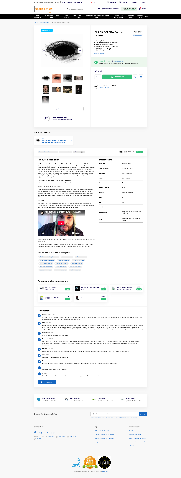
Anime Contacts (79, 260)
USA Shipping (78, 2)
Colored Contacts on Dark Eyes (104, 434)
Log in (143, 2)
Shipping (69, 2)
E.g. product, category (76, 9)
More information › (100, 53)
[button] (80, 50)
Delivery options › (105, 87)
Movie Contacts (77, 263)
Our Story (132, 430)
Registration (134, 2)
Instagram (72, 436)
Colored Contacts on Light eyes (104, 438)
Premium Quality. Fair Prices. (138, 442)
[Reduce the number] (100, 78)
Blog (96, 442)
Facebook (62, 436)
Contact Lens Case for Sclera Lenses (52, 288)
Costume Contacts (46, 263)
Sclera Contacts (44, 22)
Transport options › (119, 61)
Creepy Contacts (75, 266)
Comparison (113, 2)
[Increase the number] (100, 76)
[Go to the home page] (44, 9)
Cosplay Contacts (63, 260)
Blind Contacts (75, 270)
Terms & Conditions (135, 434)
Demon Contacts (61, 270)
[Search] (67, 9)
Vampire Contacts (62, 263)
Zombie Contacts (45, 270)
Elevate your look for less (105, 400)
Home (36, 22)
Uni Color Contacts (46, 266)
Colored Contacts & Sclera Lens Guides (107, 430)
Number (96, 77)
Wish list (124, 2)
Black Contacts (81, 257)
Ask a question (48, 382)
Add (68, 289)
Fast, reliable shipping (77, 400)
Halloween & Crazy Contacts (49, 257)
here (74, 183)
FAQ (63, 2)
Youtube (51, 436)
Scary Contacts (61, 266)
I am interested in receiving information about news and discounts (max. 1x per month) (113, 417)
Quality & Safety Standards (137, 438)
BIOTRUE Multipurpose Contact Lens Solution (124, 288)
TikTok (39, 438)
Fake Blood (84, 298)
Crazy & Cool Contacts (47, 260)
